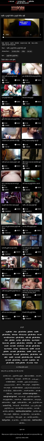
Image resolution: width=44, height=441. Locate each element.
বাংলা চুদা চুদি (38, 399)
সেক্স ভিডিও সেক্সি (37, 411)
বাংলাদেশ (34, 351)
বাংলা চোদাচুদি (7, 388)
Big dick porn (7, 354)
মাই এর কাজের (30, 363)
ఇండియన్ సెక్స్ (7, 405)
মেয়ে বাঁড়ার (18, 340)
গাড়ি (38, 360)
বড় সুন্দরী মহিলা (9, 332)
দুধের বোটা (37, 349)
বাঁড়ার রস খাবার (5, 343)
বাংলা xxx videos (17, 388)
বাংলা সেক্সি (36, 408)
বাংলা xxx (20, 382)
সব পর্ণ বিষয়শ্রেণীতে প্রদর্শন (22, 367)
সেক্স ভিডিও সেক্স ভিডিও (32, 417)
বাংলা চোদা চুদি (22, 396)
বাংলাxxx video (10, 382)
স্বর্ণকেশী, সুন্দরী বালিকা (20, 363)
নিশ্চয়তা (36, 363)
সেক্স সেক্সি (38, 391)
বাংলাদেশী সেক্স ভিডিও (29, 391)
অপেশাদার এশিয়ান (21, 1)
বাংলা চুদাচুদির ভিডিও (8, 399)
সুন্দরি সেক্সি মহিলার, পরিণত (27, 357)
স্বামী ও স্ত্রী (28, 337)
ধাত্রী (40, 354)
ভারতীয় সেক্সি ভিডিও (22, 402)
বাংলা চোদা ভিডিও (9, 417)
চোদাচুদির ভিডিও (35, 385)
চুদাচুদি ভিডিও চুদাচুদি (18, 376)
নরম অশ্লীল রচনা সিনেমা (9, 337)
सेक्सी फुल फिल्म (6, 420)
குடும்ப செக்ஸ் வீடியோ (31, 382)
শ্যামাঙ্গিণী (36, 332)
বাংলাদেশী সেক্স (18, 399)
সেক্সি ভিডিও (22, 423)
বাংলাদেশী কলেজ (20, 346)
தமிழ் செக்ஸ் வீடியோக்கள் (32, 388)
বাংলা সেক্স (12, 1)
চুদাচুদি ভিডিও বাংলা (9, 408)
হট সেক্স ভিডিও (15, 420)
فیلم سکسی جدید (36, 405)
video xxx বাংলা (28, 399)
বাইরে (39, 351)
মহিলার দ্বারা (14, 334)
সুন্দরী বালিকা (31, 1)
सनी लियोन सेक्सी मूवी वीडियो (30, 393)
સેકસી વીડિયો (7, 391)
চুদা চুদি (22, 327)
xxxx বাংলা (16, 414)
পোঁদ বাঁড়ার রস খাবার (24, 349)
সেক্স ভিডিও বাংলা (7, 376)
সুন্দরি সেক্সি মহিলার (22, 332)
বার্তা (35, 343)
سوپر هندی (35, 379)
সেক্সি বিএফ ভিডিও (6, 402)
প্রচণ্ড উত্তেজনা (35, 340)
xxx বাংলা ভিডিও (17, 391)
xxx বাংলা (9, 393)
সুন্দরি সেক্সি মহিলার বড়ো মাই (23, 3)
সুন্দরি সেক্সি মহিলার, (6, 334)
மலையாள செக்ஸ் (9, 385)
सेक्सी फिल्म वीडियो (37, 420)
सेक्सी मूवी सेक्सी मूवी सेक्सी (10, 396)
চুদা (24, 417)
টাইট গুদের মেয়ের (22, 334)
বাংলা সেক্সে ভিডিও (36, 414)
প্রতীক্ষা (5, 357)
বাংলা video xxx (25, 420)
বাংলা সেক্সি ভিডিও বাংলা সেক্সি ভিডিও (24, 408)
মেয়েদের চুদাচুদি (17, 393)
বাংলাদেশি (6, 346)
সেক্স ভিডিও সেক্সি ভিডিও (8, 411)
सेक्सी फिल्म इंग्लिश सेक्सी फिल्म (23, 411)
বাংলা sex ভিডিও (25, 414)
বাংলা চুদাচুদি (18, 379)
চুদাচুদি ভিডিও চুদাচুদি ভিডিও (12, 55)
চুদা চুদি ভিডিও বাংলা (37, 402)
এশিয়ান (23, 51)
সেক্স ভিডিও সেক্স (26, 379)
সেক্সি (30, 402)
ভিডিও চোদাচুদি (26, 385)
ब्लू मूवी (14, 402)
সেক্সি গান (18, 385)
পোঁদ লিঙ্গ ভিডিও (29, 343)
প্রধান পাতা (22, 429)
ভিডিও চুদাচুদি (19, 417)
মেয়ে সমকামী (12, 346)
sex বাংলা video (29, 376)
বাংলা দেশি (38, 376)
